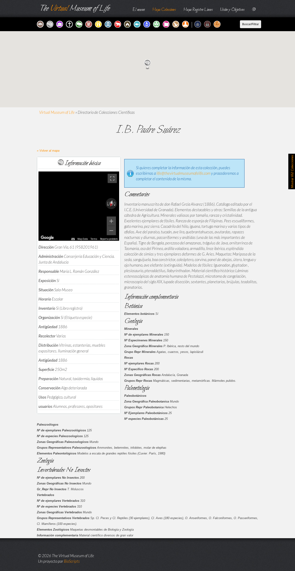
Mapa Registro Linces (198, 10)
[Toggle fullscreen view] (112, 178)
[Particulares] (186, 23)
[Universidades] (41, 23)
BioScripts (72, 561)
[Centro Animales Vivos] (118, 23)
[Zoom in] (111, 221)
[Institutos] (50, 23)
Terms (94, 239)
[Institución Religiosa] (70, 23)
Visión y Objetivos (232, 10)
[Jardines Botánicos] (79, 23)
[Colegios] (99, 23)
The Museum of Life (74, 8)
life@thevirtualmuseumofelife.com (183, 173)
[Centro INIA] (157, 23)
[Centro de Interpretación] (176, 23)
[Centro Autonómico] (147, 23)
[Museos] (108, 23)
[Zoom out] (111, 230)
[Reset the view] (111, 204)
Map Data (82, 239)
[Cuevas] (128, 23)
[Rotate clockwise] (115, 203)
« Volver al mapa (48, 150)
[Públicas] (198, 23)
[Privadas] (208, 23)
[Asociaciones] (60, 23)
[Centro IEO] (138, 23)
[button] (147, 64)
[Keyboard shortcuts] (73, 239)
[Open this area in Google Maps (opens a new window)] (47, 238)
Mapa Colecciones (164, 10)
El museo (139, 10)
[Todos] (217, 23)
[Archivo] (167, 23)
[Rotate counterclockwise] (107, 203)
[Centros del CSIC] (89, 23)
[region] (78, 206)
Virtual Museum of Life (57, 112)
